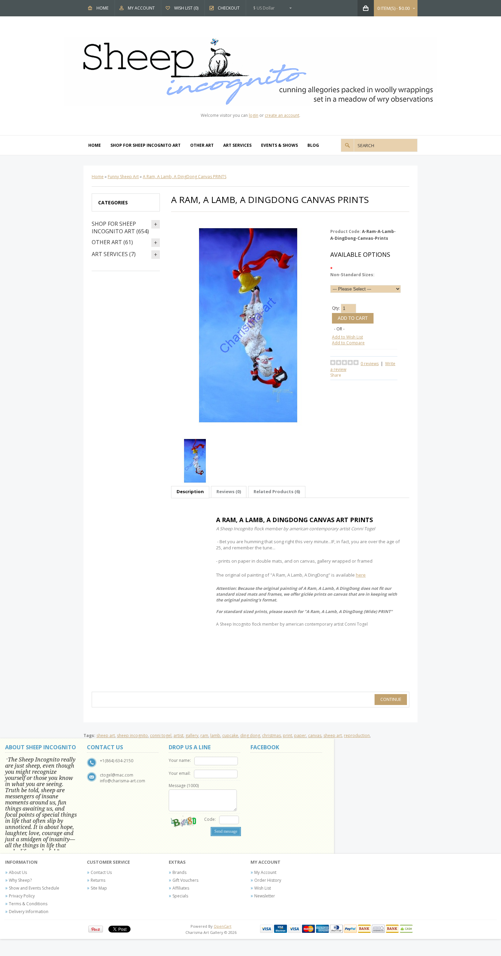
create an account (282, 115)
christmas (271, 735)
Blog (313, 145)
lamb (215, 735)
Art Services (237, 145)
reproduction (357, 735)
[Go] (347, 145)
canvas (314, 735)
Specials (180, 896)
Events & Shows (279, 145)
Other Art (202, 145)
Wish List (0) (186, 8)
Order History (267, 880)
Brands (179, 872)
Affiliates (180, 888)
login (253, 115)
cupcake (230, 735)
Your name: (180, 760)
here (361, 575)
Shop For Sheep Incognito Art (145, 145)
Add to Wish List (347, 337)
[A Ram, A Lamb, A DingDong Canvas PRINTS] (248, 431)
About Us (18, 872)
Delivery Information (28, 911)
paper (300, 735)
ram (204, 735)
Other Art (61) (112, 242)
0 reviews (370, 363)
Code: (210, 819)
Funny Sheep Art (123, 176)
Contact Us (101, 872)
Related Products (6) (277, 491)
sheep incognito (132, 735)
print (287, 735)
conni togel (160, 735)
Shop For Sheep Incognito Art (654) (120, 227)
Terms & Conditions (28, 904)
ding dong (250, 735)
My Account (141, 8)
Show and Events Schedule (34, 888)
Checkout (229, 8)
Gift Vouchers (185, 880)
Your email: (180, 773)
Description (190, 491)
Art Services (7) (114, 254)
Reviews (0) (228, 491)
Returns (98, 880)
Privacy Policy (22, 896)
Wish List (262, 888)
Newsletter (264, 896)
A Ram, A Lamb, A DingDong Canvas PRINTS (184, 176)
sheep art (105, 735)
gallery (191, 735)
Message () (184, 785)
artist (178, 735)
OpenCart (222, 926)
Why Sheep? (20, 880)
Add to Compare (348, 343)
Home (102, 8)
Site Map (99, 888)
